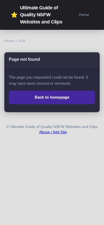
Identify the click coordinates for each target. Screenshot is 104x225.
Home (84, 15)
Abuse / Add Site (53, 132)
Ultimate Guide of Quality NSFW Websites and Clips (36, 15)
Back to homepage (52, 97)
